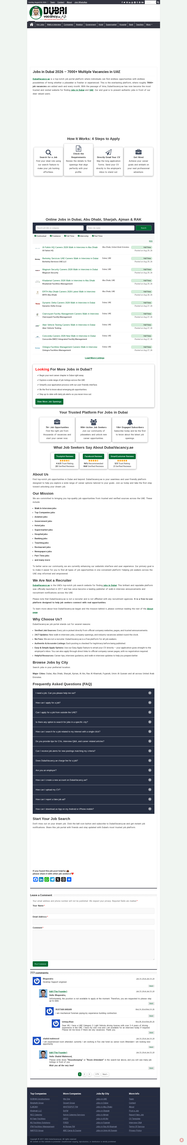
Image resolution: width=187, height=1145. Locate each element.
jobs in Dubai (77, 90)
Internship (84, 236)
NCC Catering (36, 1115)
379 (97, 1074)
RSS (151, 241)
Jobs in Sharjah (103, 1111)
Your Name (39, 905)
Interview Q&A (135, 1122)
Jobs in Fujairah (103, 1122)
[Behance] (142, 2)
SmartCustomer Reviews (122, 456)
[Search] (158, 2)
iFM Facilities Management (42, 1126)
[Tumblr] (137, 2)
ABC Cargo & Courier (72, 1130)
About (69, 2)
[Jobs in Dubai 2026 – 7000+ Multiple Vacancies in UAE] (48, 12)
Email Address (40, 917)
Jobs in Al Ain (102, 1118)
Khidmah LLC (36, 1111)
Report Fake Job (136, 1115)
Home (31, 24)
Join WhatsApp (80, 2)
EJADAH (34, 1107)
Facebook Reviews (93, 456)
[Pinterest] (127, 2)
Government (91, 24)
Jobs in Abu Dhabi (104, 1107)
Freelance (56, 236)
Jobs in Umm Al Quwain (106, 1130)
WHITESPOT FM (70, 1107)
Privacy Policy (135, 1130)
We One (66, 1099)
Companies (68, 24)
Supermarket (111, 24)
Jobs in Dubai (102, 1103)
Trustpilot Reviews (64, 456)
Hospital (122, 24)
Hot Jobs (40, 24)
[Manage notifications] (182, 1140)
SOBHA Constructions (40, 1099)
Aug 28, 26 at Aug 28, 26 (145, 1021)
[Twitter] (124, 2)
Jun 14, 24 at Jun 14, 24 (145, 979)
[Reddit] (135, 2)
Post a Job (134, 1111)
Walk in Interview (54, 24)
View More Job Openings (49, 401)
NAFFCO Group (37, 1130)
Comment (38, 928)
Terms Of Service (137, 1126)
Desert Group (69, 1103)
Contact (60, 2)
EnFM (65, 1111)
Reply (151, 986)
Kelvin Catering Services (74, 1115)
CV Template (134, 1118)
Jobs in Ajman (102, 1115)
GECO (65, 1118)
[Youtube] (132, 2)
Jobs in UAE (101, 1099)
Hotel (101, 24)
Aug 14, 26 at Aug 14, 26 (145, 1009)
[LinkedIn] (130, 2)
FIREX (66, 1122)
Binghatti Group (37, 1103)
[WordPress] (140, 2)
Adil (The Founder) (58, 991)
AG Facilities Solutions (40, 1122)
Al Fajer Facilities (37, 1118)
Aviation (79, 24)
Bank (131, 24)
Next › (105, 1074)
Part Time (98, 236)
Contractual (41, 236)
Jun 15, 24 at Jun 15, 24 (145, 991)
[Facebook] (122, 2)
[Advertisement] (93, 49)
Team (52, 2)
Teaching (139, 24)
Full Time (70, 236)
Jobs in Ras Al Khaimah (106, 1126)
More (148, 24)
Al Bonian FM (69, 1126)
